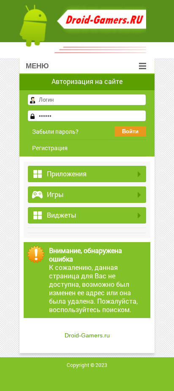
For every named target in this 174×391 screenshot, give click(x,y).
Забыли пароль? (55, 131)
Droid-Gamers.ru (87, 335)
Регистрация (50, 148)
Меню (37, 66)
